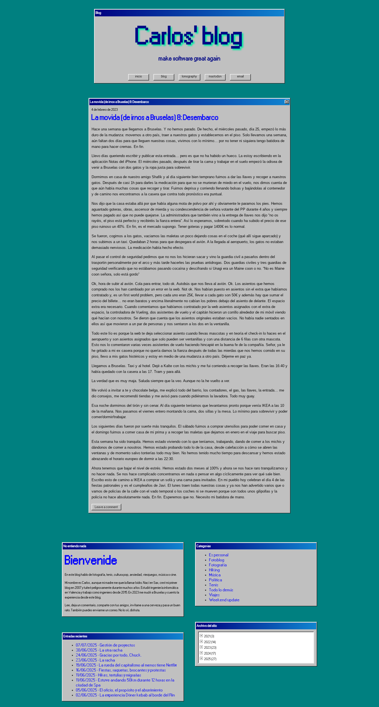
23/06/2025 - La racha (95, 660)
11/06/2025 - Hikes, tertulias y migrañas (108, 675)
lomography (189, 76)
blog (164, 76)
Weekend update (224, 600)
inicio (138, 76)
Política (215, 580)
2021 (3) (209, 636)
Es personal (219, 555)
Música (215, 575)
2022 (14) (210, 642)
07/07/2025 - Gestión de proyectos (105, 645)
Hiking (214, 570)
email (240, 76)
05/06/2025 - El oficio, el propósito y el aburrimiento (119, 690)
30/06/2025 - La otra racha (99, 650)
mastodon (215, 76)
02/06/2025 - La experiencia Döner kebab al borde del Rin (125, 695)
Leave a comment (106, 507)
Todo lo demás (221, 590)
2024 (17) (210, 653)
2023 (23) (210, 647)
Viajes (214, 595)
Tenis (213, 585)
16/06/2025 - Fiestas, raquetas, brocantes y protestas (121, 670)
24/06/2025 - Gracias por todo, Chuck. (109, 655)
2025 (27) (210, 659)
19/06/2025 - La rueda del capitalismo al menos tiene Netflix (126, 665)
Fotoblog (216, 560)
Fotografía (218, 565)
